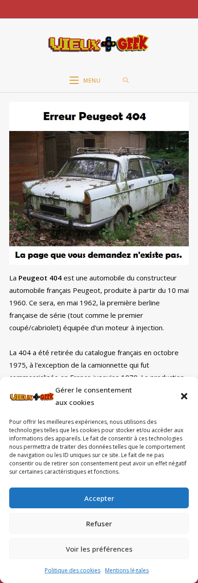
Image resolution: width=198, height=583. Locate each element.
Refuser (99, 523)
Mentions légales (127, 570)
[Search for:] (126, 80)
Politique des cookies (72, 570)
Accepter (99, 498)
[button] (184, 396)
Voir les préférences (99, 548)
